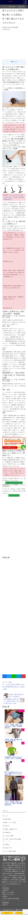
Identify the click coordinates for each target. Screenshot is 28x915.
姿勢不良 (13, 684)
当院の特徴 (12, 6)
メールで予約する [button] (14, 495)
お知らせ (6, 825)
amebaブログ (8, 847)
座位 (3, 686)
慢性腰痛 (7, 686)
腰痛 (10, 682)
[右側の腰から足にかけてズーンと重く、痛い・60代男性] (12, 755)
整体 (12, 686)
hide (15, 61)
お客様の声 (21, 6)
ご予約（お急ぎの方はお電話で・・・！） (12, 840)
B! (18, 676)
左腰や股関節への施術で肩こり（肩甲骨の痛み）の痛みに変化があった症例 (11, 701)
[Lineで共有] (14, 676)
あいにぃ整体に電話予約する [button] (14, 482)
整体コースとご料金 (10, 822)
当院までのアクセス (8, 894)
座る (23, 684)
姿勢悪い (18, 684)
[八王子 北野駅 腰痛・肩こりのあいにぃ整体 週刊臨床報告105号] (14, 800)
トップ (4, 6)
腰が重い (20, 710)
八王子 (8, 684)
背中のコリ (17, 686)
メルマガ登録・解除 (10, 851)
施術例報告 (5, 902)
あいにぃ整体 (15, 909)
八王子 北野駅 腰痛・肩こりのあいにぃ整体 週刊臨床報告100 (13, 726)
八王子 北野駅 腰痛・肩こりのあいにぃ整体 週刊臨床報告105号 (13, 803)
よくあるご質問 (8, 835)
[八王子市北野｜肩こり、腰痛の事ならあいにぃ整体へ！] (7, 2)
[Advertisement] (14, 46)
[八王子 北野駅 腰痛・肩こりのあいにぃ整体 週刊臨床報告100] (14, 723)
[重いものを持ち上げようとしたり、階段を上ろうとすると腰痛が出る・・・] (8, 770)
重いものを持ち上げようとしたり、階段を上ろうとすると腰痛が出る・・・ (13, 773)
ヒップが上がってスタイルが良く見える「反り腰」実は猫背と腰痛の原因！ (13, 197)
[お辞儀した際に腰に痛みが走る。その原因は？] (14, 737)
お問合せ (6, 844)
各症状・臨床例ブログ (10, 829)
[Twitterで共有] (9, 676)
